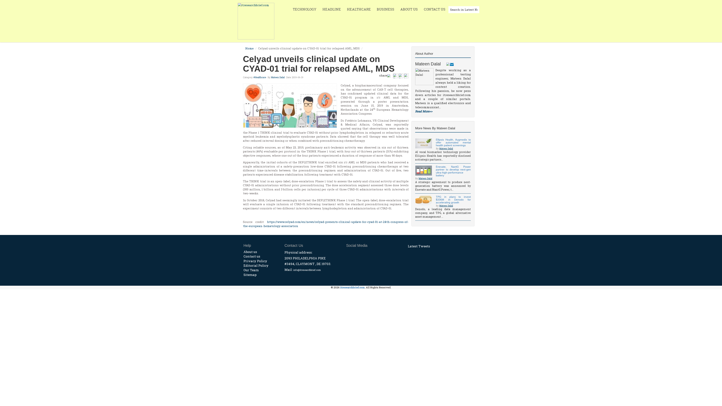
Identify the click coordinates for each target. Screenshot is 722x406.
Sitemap (250, 275)
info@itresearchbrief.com (307, 269)
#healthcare (259, 77)
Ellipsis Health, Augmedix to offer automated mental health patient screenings (453, 142)
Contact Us (434, 9)
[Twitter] (447, 63)
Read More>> (423, 111)
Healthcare (359, 9)
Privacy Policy (255, 261)
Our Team (251, 270)
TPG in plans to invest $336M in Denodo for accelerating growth (453, 199)
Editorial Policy (255, 265)
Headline (331, 9)
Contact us (251, 256)
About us (250, 252)
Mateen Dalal (278, 77)
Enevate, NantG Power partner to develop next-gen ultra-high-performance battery (453, 171)
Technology (304, 9)
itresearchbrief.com (352, 287)
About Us (409, 9)
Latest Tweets (419, 246)
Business (385, 9)
